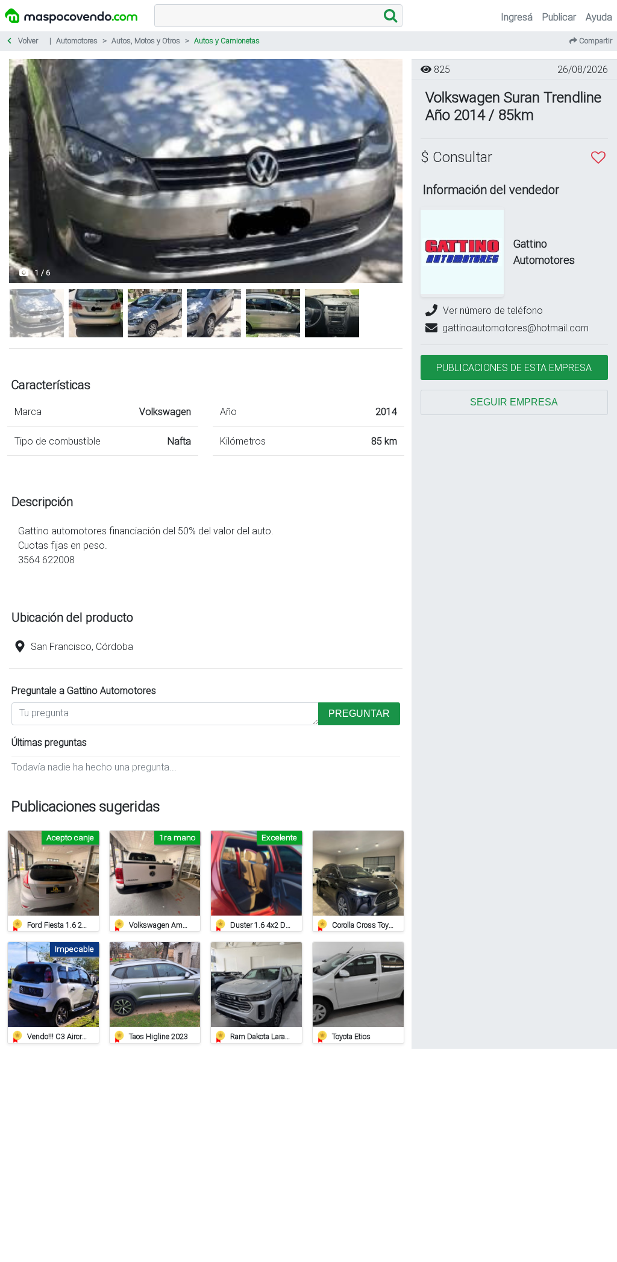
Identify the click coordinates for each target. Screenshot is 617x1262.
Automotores (77, 41)
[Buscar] (390, 15)
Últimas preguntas (49, 742)
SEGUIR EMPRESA (514, 402)
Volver (27, 41)
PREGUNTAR (359, 713)
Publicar (559, 17)
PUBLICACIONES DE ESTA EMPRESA (514, 367)
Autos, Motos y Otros (145, 41)
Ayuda (599, 17)
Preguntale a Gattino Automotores (83, 690)
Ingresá (517, 17)
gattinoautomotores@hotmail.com (515, 328)
